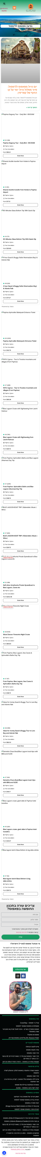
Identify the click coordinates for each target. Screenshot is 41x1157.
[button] (14, 7)
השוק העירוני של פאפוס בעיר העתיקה (26, 1096)
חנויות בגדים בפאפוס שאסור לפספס (26, 1100)
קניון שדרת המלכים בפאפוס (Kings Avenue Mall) (22, 1106)
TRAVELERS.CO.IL (18, 1149)
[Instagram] (17, 975)
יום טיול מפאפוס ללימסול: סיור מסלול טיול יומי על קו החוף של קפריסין (22, 89)
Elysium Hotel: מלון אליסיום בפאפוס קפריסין (24, 1038)
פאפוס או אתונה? (33, 1035)
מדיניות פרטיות (21, 1153)
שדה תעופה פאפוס (32, 1050)
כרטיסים (4, 8)
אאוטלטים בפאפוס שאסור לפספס (27, 1026)
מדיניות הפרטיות (21, 932)
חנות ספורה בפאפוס (32, 1103)
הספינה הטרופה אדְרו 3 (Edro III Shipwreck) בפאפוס (21, 1118)
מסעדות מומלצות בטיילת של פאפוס (27, 1085)
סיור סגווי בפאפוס (33, 1053)
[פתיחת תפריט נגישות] (4, 1153)
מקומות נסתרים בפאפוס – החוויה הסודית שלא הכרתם (21, 1062)
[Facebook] (23, 975)
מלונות (4, 11)
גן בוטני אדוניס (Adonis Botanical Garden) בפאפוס (21, 1121)
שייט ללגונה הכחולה (32, 1047)
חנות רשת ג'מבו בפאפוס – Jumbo (27, 1088)
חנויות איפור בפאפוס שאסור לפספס (27, 1109)
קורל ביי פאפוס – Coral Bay (29, 1023)
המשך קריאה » (31, 107)
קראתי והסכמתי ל (27, 932)
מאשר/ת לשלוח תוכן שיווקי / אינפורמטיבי (25, 929)
